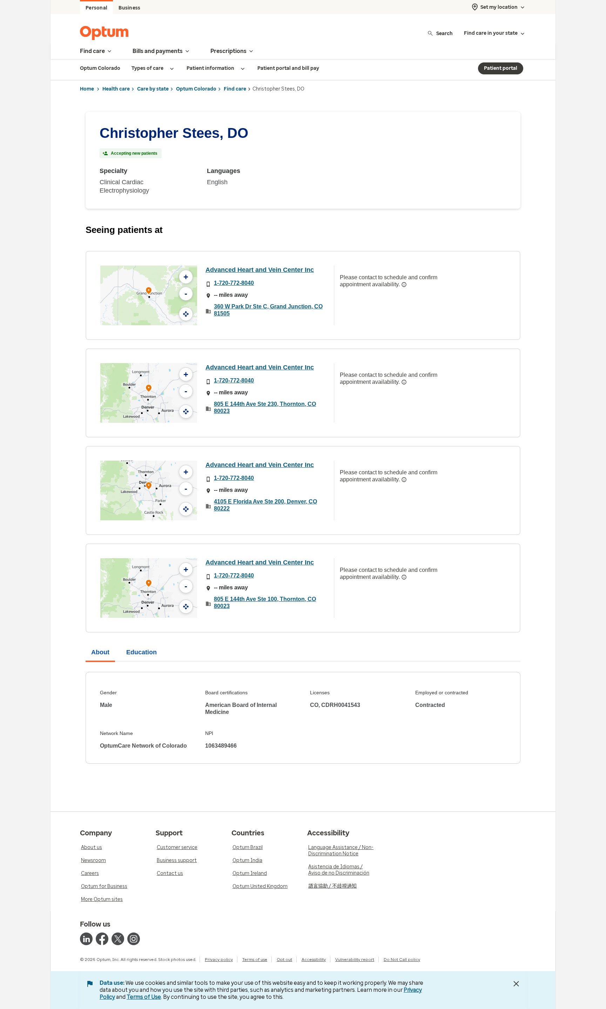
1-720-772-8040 (234, 283)
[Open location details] (148, 291)
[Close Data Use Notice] (516, 984)
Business (129, 8)
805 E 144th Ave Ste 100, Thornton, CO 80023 (265, 602)
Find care (235, 89)
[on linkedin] (86, 939)
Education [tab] (141, 652)
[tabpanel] (303, 718)
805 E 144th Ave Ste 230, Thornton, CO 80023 (265, 407)
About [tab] (100, 652)
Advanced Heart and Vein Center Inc (260, 269)
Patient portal (500, 68)
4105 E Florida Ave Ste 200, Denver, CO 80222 (265, 505)
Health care (116, 89)
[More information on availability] (404, 284)
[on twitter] (118, 939)
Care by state (153, 89)
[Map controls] (186, 314)
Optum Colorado (196, 89)
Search (444, 33)
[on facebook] (102, 939)
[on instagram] (133, 939)
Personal (96, 8)
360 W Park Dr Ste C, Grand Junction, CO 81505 (268, 309)
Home (87, 89)
